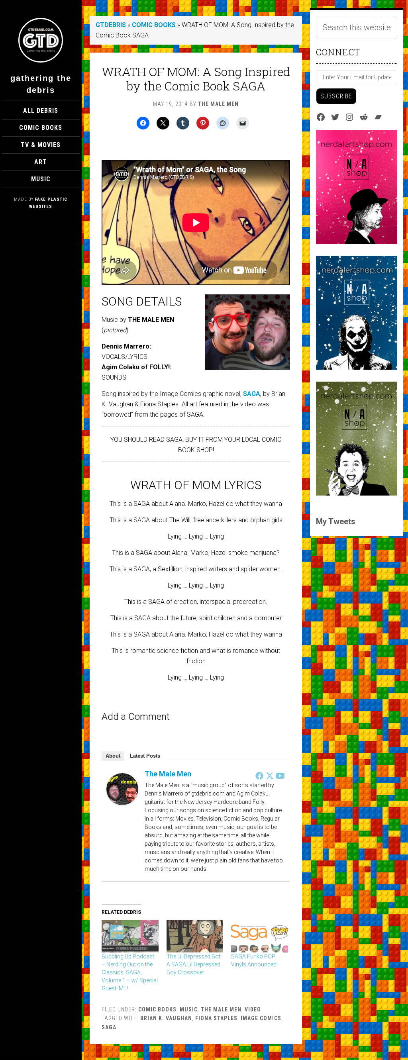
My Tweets (335, 521)
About (113, 756)
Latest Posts (145, 756)
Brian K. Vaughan (166, 1018)
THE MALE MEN (221, 1009)
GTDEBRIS (111, 25)
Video (253, 1009)
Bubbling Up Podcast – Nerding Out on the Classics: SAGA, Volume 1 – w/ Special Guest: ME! (130, 972)
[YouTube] (280, 775)
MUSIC (189, 1009)
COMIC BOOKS (154, 25)
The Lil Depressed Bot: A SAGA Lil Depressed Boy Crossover (194, 964)
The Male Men (168, 774)
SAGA (251, 394)
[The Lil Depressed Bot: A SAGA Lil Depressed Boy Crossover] (195, 936)
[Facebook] (259, 775)
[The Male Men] (122, 803)
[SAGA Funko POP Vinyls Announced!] (259, 936)
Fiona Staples (216, 1018)
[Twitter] (270, 775)
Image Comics (261, 1018)
